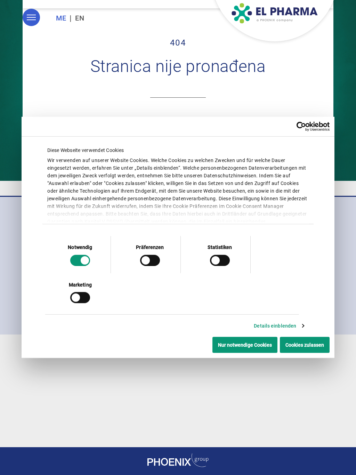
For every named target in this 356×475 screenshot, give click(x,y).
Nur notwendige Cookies (245, 345)
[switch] (150, 260)
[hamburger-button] (31, 17)
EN (79, 18)
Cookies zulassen (304, 345)
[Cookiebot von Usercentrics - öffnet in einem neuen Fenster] (299, 126)
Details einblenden (275, 326)
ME (61, 18)
